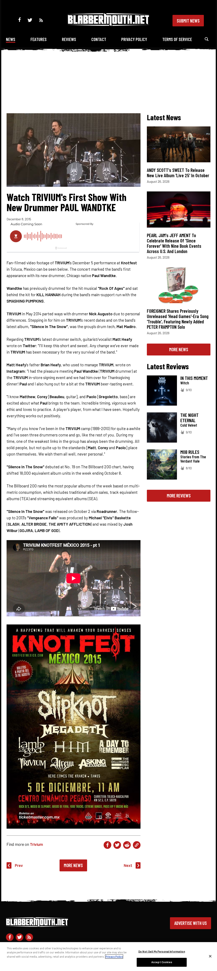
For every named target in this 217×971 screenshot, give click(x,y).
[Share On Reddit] (127, 845)
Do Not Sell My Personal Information (161, 951)
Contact (98, 39)
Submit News (188, 20)
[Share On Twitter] (117, 845)
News (10, 39)
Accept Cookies (161, 962)
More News (73, 865)
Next (128, 865)
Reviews (69, 39)
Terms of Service (177, 39)
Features (39, 39)
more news (178, 349)
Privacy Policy (134, 39)
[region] (108, 956)
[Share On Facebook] (107, 845)
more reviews (179, 495)
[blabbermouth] (108, 24)
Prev (19, 865)
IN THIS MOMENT (194, 378)
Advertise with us (190, 923)
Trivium (36, 844)
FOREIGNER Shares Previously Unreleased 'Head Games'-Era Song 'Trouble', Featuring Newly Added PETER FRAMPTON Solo (178, 319)
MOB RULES (189, 452)
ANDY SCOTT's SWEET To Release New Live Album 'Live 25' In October (178, 172)
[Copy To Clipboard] (136, 845)
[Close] (210, 956)
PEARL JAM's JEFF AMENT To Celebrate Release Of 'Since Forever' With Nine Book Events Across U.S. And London (174, 243)
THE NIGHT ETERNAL (189, 417)
